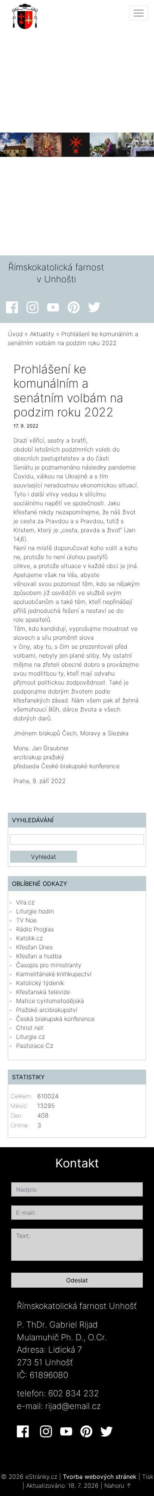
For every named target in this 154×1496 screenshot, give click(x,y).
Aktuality (42, 334)
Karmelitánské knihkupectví (54, 974)
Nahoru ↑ (118, 1485)
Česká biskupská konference (55, 1018)
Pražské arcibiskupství (46, 1010)
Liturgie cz (30, 1036)
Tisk (147, 1476)
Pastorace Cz (34, 1045)
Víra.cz (25, 902)
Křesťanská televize (43, 992)
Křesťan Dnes (34, 947)
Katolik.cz (29, 938)
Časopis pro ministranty (48, 965)
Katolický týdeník (40, 983)
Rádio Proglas (35, 929)
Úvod (15, 334)
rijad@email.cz (73, 1406)
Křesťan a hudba (39, 956)
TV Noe (26, 920)
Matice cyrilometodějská (50, 1001)
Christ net (29, 1027)
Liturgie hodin (35, 911)
